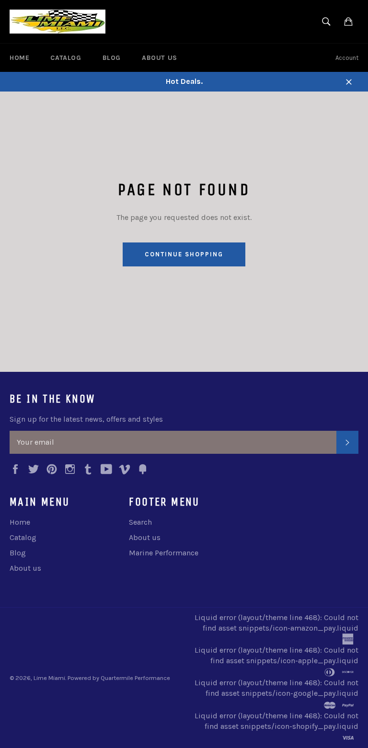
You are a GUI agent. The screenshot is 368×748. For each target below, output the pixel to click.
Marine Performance (163, 552)
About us (159, 58)
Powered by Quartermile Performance (119, 677)
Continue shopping (184, 254)
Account (346, 57)
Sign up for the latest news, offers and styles (86, 419)
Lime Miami (49, 677)
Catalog (65, 58)
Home (19, 58)
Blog (112, 58)
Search (140, 522)
